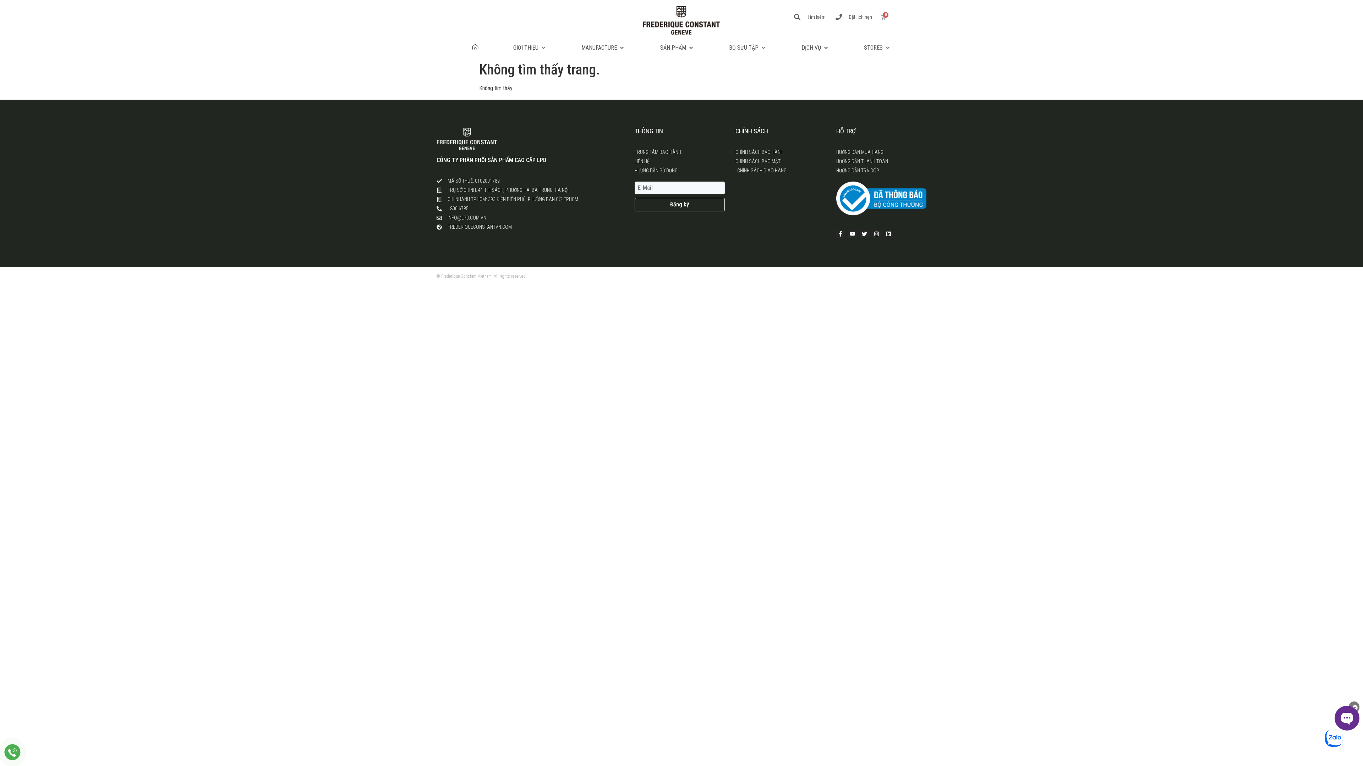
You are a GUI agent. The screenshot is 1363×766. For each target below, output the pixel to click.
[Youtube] (852, 234)
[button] (530, 48)
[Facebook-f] (840, 234)
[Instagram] (876, 234)
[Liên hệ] (13, 752)
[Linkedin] (889, 234)
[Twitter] (864, 234)
